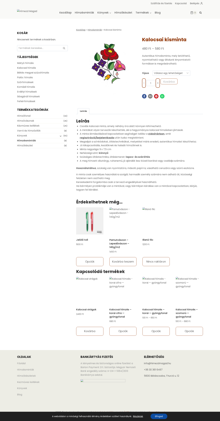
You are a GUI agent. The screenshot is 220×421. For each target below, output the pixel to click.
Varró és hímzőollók (29, 130)
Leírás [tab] (83, 111)
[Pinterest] (156, 96)
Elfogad (159, 416)
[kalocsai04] (106, 64)
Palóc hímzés (25, 77)
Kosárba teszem (123, 261)
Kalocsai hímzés (26, 68)
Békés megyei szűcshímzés (33, 72)
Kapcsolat (181, 3)
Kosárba (169, 82)
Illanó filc (147, 240)
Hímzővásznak (25, 120)
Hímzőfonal (24, 116)
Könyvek (22, 135)
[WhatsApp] (162, 96)
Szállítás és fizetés (161, 3)
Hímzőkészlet (123, 12)
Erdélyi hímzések (27, 91)
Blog (158, 12)
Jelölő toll (82, 240)
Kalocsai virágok (86, 309)
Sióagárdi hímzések (28, 96)
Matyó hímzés (25, 63)
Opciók (89, 261)
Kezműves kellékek (28, 382)
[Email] (150, 96)
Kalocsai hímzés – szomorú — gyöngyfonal (187, 313)
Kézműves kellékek (28, 125)
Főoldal (21, 363)
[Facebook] (144, 96)
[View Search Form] (200, 12)
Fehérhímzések (26, 101)
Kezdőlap (65, 12)
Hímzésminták (84, 12)
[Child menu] (60, 136)
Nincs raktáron (156, 261)
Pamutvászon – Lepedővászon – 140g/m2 (119, 243)
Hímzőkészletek (26, 376)
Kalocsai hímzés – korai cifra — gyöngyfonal (120, 313)
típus (145, 73)
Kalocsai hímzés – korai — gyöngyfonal (154, 311)
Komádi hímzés (26, 87)
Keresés (65, 48)
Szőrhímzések (25, 82)
